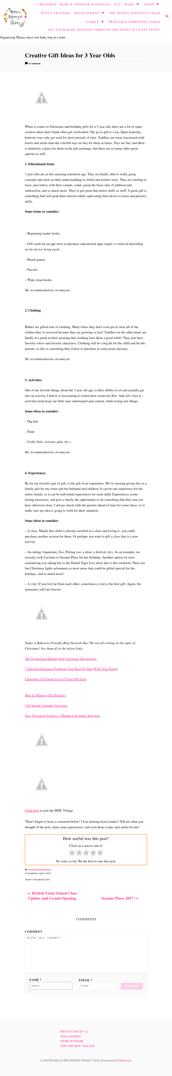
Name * (35, 979)
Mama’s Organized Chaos (37, 879)
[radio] (72, 853)
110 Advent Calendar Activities (46, 705)
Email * (85, 980)
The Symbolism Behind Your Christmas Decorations (61, 658)
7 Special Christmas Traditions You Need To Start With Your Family (71, 668)
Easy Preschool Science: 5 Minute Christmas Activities (62, 715)
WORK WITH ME (71, 1041)
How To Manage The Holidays (45, 695)
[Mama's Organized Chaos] (15, 16)
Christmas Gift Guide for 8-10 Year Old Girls (56, 679)
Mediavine (125, 1060)
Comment (33, 931)
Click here (32, 810)
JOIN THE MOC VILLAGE (77, 1046)
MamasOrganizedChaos (39, 869)
